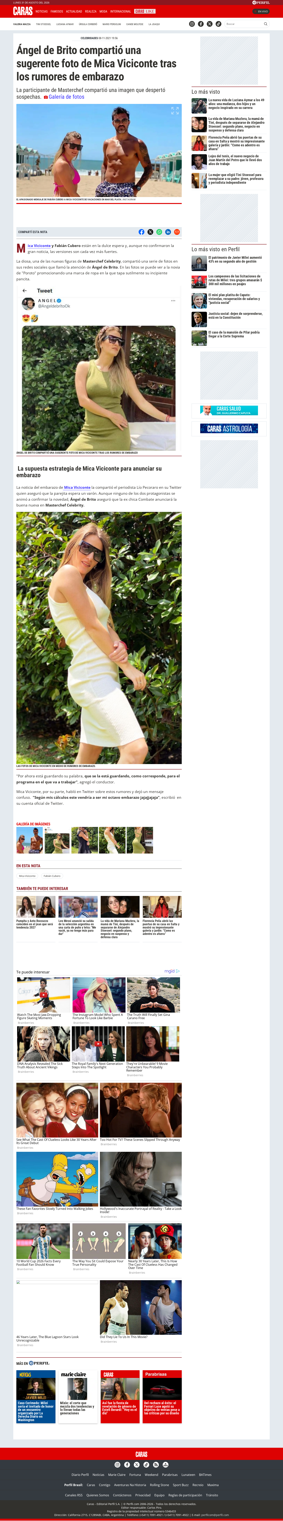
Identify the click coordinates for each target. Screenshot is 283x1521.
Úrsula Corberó (88, 24)
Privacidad (143, 1495)
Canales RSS (74, 1495)
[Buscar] (266, 24)
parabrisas (162, 1375)
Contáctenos (122, 1495)
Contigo (104, 1485)
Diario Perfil (80, 1475)
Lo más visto (206, 91)
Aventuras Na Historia (130, 1485)
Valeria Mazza (22, 24)
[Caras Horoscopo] (229, 432)
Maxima (213, 1485)
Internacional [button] (120, 11)
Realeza (90, 11)
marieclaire (78, 1375)
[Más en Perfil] (39, 1363)
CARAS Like (145, 11)
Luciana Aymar (65, 24)
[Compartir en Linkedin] (168, 232)
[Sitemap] (165, 1465)
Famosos (57, 11)
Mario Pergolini (112, 24)
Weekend (151, 1475)
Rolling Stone (159, 1485)
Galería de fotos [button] (66, 97)
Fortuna (135, 1475)
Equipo (159, 1495)
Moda (103, 11)
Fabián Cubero (52, 876)
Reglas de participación (185, 1495)
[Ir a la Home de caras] (23, 14)
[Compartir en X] (150, 232)
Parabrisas (170, 1475)
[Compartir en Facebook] (141, 232)
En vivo (263, 11)
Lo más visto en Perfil (216, 249)
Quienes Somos (97, 1495)
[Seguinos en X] (210, 24)
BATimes (205, 1475)
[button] (99, 154)
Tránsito (212, 1495)
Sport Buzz (181, 1485)
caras (120, 1375)
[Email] (177, 232)
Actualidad (74, 11)
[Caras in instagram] (192, 24)
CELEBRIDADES (89, 38)
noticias (35, 1375)
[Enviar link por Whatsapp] (159, 232)
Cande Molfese (134, 24)
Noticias (42, 11)
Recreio (198, 1485)
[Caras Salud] (229, 414)
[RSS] (156, 1465)
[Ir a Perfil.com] (261, 3)
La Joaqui (154, 24)
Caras (91, 1485)
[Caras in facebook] (201, 24)
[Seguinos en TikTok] (218, 24)
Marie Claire (117, 1475)
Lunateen (188, 1475)
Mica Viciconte (39, 246)
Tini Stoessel (43, 24)
